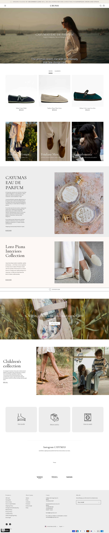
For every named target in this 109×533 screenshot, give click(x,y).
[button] (100, 5)
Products (28, 503)
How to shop (9, 501)
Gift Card (8, 498)
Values (27, 498)
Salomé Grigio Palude (21, 108)
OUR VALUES (54, 323)
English (61, 526)
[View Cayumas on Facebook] (10, 524)
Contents (28, 501)
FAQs (27, 507)
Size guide (8, 500)
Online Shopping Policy (11, 515)
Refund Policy (9, 509)
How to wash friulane (10, 503)
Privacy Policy (9, 511)
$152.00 (21, 110)
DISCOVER (8, 230)
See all (5, 382)
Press (27, 500)
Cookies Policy (9, 513)
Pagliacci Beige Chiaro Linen (54, 108)
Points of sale (29, 505)
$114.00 (87, 110)
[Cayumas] (54, 6)
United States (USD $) (51, 526)
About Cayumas (29, 495)
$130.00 (54, 110)
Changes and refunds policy (12, 507)
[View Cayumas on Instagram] (7, 524)
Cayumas (10, 528)
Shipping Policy (9, 505)
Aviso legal (8, 517)
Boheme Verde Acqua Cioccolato (88, 108)
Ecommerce (8, 495)
